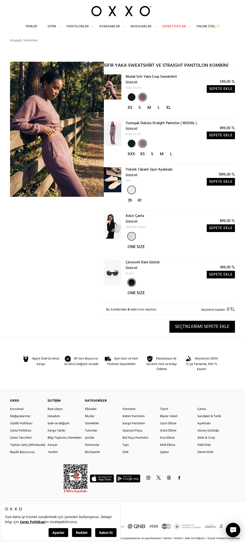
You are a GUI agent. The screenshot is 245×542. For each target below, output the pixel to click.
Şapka (164, 452)
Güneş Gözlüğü (208, 430)
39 (130, 200)
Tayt (125, 445)
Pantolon (129, 409)
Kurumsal (16, 409)
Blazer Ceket (169, 416)
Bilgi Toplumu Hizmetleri (65, 438)
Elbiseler (91, 409)
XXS (131, 154)
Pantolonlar (78, 26)
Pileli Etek (204, 445)
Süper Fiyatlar (174, 26)
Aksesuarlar (140, 26)
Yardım (53, 452)
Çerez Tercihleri (21, 438)
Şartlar (168, 538)
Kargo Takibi (56, 430)
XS (130, 107)
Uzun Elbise (168, 423)
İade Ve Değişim (195, 538)
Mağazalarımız (20, 416)
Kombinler (31, 40)
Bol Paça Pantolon (135, 438)
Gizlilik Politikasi (21, 423)
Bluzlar (90, 416)
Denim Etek (205, 452)
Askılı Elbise (168, 430)
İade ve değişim (58, 423)
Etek (125, 452)
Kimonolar (92, 445)
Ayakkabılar (109, 26)
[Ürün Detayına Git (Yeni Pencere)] (112, 87)
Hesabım (54, 416)
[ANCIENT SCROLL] (131, 236)
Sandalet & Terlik (209, 416)
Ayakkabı (204, 423)
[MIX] (131, 190)
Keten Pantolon (133, 416)
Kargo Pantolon (133, 423)
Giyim (52, 26)
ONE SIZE (136, 246)
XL (168, 107)
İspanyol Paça (132, 430)
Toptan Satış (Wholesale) (27, 445)
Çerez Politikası (20, 430)
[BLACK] (131, 96)
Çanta (201, 409)
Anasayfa (16, 40)
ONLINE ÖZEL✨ (208, 26)
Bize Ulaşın (55, 409)
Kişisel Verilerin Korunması (224, 538)
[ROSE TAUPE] (142, 97)
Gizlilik (178, 538)
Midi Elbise (167, 445)
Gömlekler (92, 423)
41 (139, 200)
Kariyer (53, 445)
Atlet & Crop (206, 438)
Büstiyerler (92, 452)
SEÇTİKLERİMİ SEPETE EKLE (202, 327)
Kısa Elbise (167, 438)
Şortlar (90, 438)
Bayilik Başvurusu (22, 452)
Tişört (164, 409)
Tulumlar (91, 430)
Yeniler (31, 26)
